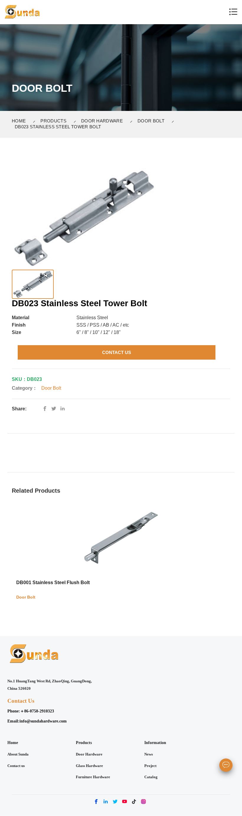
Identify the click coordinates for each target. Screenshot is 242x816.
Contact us (16, 766)
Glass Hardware (89, 766)
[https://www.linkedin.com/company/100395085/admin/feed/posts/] (64, 408)
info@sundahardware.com (43, 721)
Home (19, 120)
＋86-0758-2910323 (37, 711)
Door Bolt (151, 120)
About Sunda (18, 754)
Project (150, 766)
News (148, 754)
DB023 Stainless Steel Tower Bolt (58, 126)
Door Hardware (102, 120)
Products (53, 120)
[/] (55, 408)
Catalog (151, 777)
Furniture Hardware (93, 777)
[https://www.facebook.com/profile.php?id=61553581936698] (46, 408)
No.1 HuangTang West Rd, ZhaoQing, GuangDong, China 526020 (49, 685)
